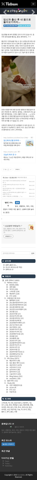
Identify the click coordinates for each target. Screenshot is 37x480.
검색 (32, 253)
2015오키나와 (15, 316)
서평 (15, 411)
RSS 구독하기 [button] (9, 444)
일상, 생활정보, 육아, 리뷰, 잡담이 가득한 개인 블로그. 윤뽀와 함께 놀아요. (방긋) (14, 230)
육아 (10, 405)
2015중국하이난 (16, 318)
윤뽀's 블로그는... (11, 265)
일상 (20, 405)
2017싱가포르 (15, 325)
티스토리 (24, 409)
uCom (12, 387)
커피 (15, 407)
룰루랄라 (14, 300)
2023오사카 (14, 347)
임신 (30, 407)
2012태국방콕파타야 (18, 305)
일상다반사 (18, 403)
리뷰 (8, 407)
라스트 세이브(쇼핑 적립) (14, 267)
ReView (12, 282)
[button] (3, 11)
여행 (31, 405)
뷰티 (8, 411)
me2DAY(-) (14, 378)
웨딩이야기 (14, 360)
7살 (30, 403)
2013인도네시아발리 (18, 309)
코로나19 (25, 407)
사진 (11, 403)
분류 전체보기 (12, 280)
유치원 (3, 409)
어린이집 (13, 409)
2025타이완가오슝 (16, 351)
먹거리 (13, 289)
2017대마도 (15, 327)
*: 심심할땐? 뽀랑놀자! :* (12, 226)
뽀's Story (5, 177)
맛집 (29, 409)
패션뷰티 (14, 293)
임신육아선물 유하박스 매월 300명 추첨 (12, 140)
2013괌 (13, 311)
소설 (8, 409)
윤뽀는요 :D (9, 269)
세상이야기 (15, 365)
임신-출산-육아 (13, 177)
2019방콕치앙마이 (17, 343)
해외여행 (26, 405)
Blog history (15, 376)
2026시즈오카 (15, 356)
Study (11, 383)
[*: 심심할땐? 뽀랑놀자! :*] (10, 4)
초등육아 (25, 403)
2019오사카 (15, 340)
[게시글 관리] (10, 169)
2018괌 (13, 336)
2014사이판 (15, 314)
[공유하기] (8, 169)
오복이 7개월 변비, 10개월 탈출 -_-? (12, 196)
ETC (12, 296)
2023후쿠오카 (15, 345)
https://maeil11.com (10, 152)
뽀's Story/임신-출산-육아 (10, 25)
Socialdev (21, 475)
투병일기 (16, 405)
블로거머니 (12, 380)
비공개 (12, 392)
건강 (6, 405)
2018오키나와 (15, 331)
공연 (12, 287)
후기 (2, 405)
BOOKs (14, 285)
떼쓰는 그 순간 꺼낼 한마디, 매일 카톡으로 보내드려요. (18, 158)
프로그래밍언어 (15, 385)
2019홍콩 (14, 338)
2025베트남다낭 (16, 354)
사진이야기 (15, 367)
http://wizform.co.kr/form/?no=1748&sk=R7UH (16, 137)
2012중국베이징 (16, 307)
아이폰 (3, 407)
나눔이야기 (15, 374)
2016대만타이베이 (17, 322)
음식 (11, 407)
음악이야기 (14, 372)
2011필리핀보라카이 (18, 302)
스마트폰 (14, 291)
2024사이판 (14, 349)
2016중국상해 (15, 320)
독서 (19, 407)
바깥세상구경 (13, 298)
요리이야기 (14, 369)
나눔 (18, 409)
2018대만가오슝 (16, 334)
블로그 (3, 411)
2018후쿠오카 (15, 329)
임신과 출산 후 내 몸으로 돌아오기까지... (17, 20)
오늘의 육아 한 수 (10, 154)
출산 (11, 411)
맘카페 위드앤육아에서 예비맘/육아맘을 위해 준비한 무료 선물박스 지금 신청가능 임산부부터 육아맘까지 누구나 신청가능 (12, 144)
